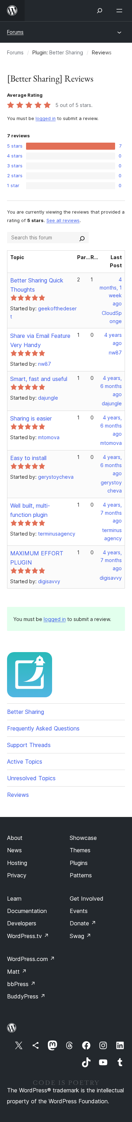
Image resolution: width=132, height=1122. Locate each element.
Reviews (18, 794)
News (14, 850)
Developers (21, 923)
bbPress (21, 983)
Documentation (27, 910)
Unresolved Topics (31, 778)
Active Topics (24, 761)
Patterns (81, 875)
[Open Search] (99, 10)
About (15, 837)
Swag (80, 935)
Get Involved (86, 898)
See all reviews (63, 220)
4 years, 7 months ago (111, 513)
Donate (83, 923)
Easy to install (28, 457)
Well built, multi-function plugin (30, 510)
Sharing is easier (31, 418)
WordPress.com (31, 958)
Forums (15, 32)
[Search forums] (82, 237)
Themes (80, 850)
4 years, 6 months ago (111, 386)
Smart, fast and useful (38, 378)
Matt (17, 971)
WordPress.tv (28, 935)
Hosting (17, 862)
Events (79, 910)
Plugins (79, 862)
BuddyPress (26, 996)
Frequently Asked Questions (43, 728)
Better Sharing (66, 52)
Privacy (16, 875)
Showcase (83, 837)
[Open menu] (120, 10)
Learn (14, 898)
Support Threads (29, 744)
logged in (46, 118)
